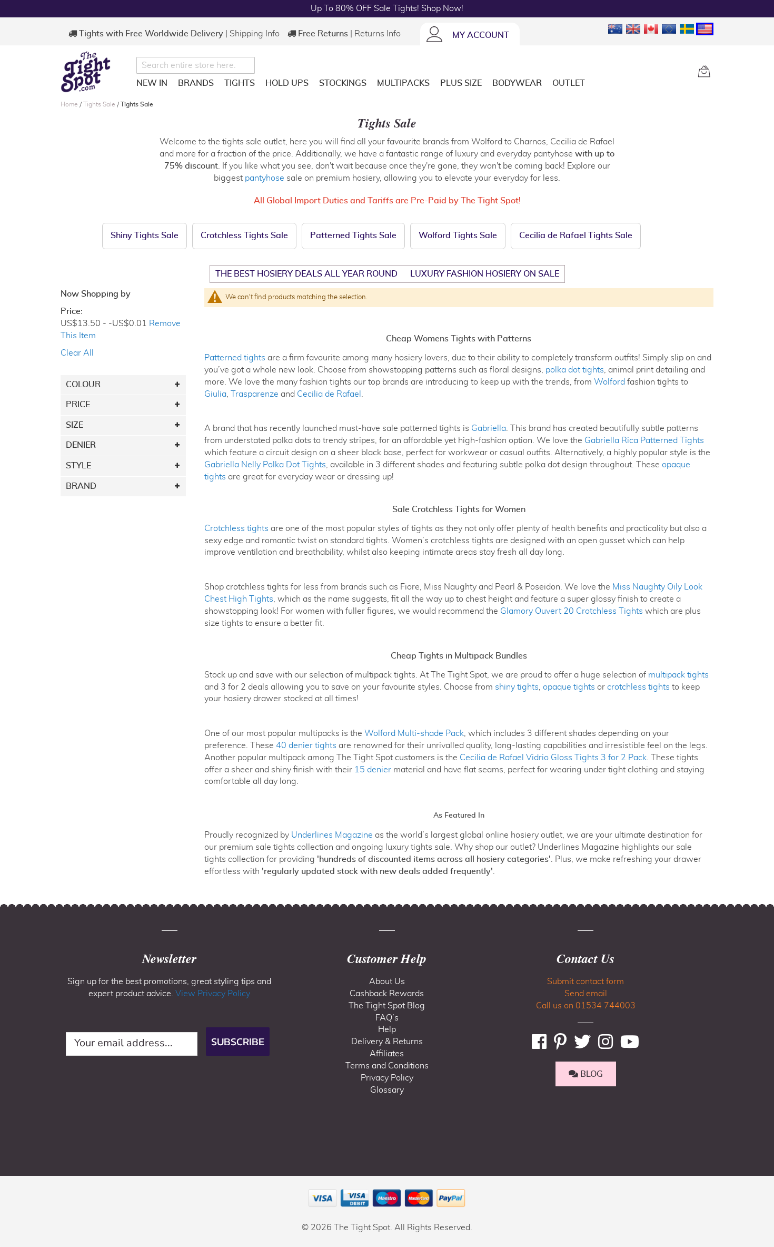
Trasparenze (255, 394)
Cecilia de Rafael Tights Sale (575, 235)
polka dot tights (574, 370)
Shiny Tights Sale (144, 235)
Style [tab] (78, 466)
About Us (387, 981)
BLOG (590, 1074)
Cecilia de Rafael (329, 394)
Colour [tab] (83, 384)
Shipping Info (255, 34)
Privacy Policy (387, 1078)
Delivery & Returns (387, 1041)
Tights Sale (100, 104)
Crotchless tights (236, 528)
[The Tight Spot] (96, 72)
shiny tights (517, 687)
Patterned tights (234, 358)
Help (387, 1029)
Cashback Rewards (387, 993)
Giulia (215, 394)
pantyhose (264, 178)
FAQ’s (387, 1018)
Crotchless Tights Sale (244, 235)
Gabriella (488, 428)
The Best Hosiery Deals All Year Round (306, 274)
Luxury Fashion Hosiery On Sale (484, 274)
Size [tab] (74, 425)
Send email (585, 993)
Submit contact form (585, 981)
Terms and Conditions (387, 1066)
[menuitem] (152, 83)
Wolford (609, 382)
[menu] (413, 85)
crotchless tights (638, 687)
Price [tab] (78, 404)
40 (306, 745)
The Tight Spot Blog (387, 1005)
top (12, 1185)
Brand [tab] (81, 486)
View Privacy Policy (212, 993)
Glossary (387, 1090)
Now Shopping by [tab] (96, 294)
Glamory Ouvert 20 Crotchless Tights (571, 611)
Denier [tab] (81, 445)
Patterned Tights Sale (353, 235)
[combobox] (195, 65)
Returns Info (377, 34)
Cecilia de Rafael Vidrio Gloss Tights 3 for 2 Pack (553, 757)
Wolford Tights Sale (458, 235)
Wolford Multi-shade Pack (414, 733)
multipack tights (678, 675)
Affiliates (387, 1053)
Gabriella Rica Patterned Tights (644, 440)
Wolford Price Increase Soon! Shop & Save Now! (387, 8)
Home (70, 104)
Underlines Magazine (332, 835)
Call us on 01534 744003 (586, 1005)
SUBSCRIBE (237, 1041)
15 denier (372, 769)
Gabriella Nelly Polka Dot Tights (265, 464)
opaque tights (569, 687)
